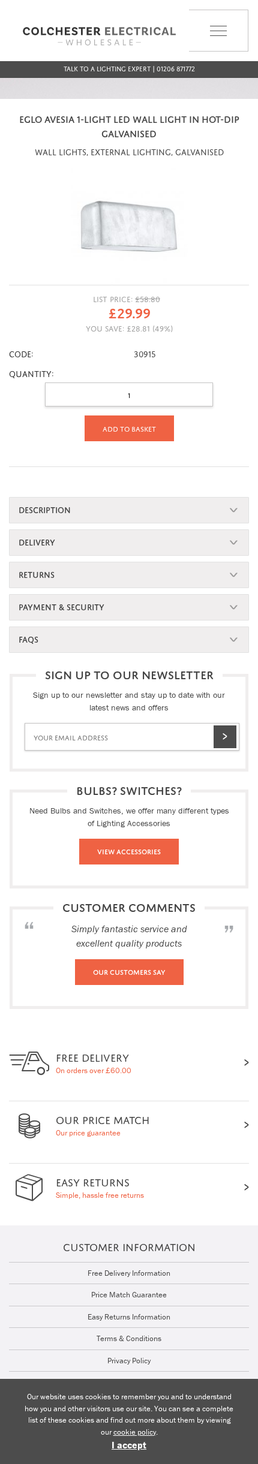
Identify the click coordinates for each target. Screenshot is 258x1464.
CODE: (21, 353)
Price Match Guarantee (129, 1295)
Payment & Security (61, 606)
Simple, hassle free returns (100, 1187)
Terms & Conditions (129, 1338)
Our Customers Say (129, 971)
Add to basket (129, 428)
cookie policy (134, 1432)
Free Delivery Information (129, 1273)
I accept (129, 1445)
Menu (200, 51)
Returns (37, 573)
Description (45, 508)
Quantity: (31, 372)
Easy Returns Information (129, 1317)
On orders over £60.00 (93, 1062)
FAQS (28, 638)
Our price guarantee (102, 1124)
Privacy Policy (129, 1360)
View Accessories (129, 850)
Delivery (37, 541)
